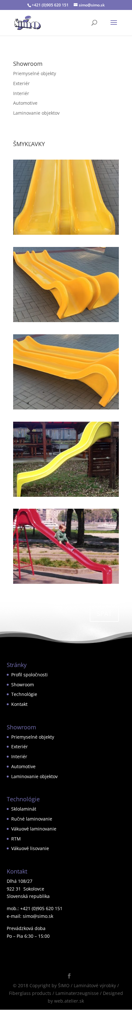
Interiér (21, 93)
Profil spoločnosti (29, 675)
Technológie (24, 694)
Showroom (22, 684)
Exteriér (21, 83)
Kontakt (19, 704)
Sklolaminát (23, 809)
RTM (16, 839)
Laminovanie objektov (36, 113)
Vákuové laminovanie (33, 829)
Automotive (25, 103)
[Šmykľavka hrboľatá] (66, 497)
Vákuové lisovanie (30, 848)
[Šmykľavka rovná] (66, 584)
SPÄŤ (104, 613)
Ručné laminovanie (31, 819)
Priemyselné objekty (34, 73)
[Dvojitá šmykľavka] (66, 235)
